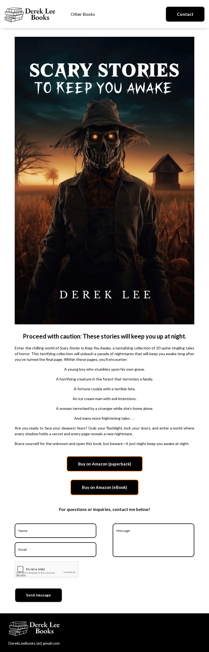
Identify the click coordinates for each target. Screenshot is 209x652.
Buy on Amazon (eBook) (104, 487)
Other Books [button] (83, 14)
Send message (38, 595)
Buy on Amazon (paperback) (104, 463)
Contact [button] (185, 14)
